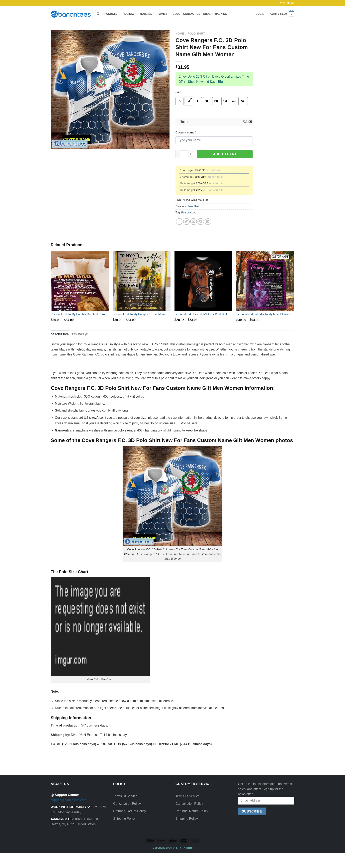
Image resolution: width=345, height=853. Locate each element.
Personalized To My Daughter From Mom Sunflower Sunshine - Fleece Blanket (142, 314)
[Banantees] (71, 14)
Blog (176, 13)
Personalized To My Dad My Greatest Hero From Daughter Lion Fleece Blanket (80, 314)
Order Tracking (215, 13)
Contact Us (191, 13)
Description (60, 334)
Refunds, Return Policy (129, 811)
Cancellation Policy (127, 803)
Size (178, 92)
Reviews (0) (80, 334)
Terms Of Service (125, 796)
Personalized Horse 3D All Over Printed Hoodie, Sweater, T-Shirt (203, 314)
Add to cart (224, 154)
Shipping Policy (124, 818)
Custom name (185, 132)
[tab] (60, 335)
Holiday (129, 13)
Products (109, 13)
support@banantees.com (68, 800)
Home (179, 33)
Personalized (188, 212)
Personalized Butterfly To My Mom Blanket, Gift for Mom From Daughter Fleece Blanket (265, 314)
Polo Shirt (196, 33)
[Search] (98, 14)
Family (162, 13)
